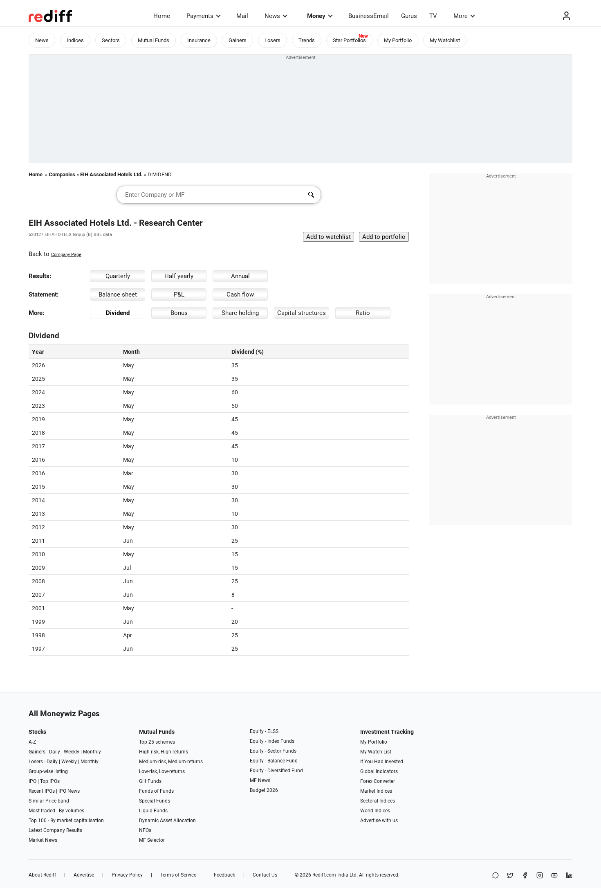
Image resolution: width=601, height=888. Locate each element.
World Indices (375, 811)
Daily (54, 752)
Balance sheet (118, 294)
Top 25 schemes (157, 742)
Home (161, 16)
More (460, 16)
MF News (260, 780)
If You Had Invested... (383, 761)
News (272, 16)
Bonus (179, 313)
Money (316, 16)
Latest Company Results (55, 830)
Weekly (71, 752)
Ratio (363, 313)
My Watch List (375, 752)
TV (433, 16)
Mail (242, 16)
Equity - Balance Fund (274, 761)
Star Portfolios (349, 40)
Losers (272, 40)
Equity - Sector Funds (273, 751)
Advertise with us (379, 820)
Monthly (92, 752)
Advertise (84, 875)
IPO (32, 781)
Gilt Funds (150, 781)
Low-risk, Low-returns (162, 771)
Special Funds (154, 801)
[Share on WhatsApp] (495, 876)
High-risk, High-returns (163, 752)
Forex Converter (377, 781)
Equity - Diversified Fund (276, 770)
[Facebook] (525, 876)
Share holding (240, 313)
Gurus (409, 16)
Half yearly (178, 276)
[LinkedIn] (569, 876)
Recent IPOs (42, 791)
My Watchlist (445, 40)
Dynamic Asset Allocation (167, 820)
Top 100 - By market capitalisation (66, 820)
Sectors (111, 40)
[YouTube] (554, 876)
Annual (240, 276)
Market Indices (376, 791)
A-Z (32, 742)
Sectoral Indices (377, 801)
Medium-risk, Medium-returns (171, 761)
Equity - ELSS (264, 731)
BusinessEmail (368, 16)
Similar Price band (49, 801)
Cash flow (240, 294)
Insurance (199, 40)
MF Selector (152, 840)
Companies (62, 174)
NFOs (145, 830)
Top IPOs (50, 781)
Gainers (238, 40)
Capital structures (301, 313)
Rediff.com (324, 875)
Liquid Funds (153, 811)
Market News (43, 840)
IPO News (69, 791)
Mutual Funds (153, 40)
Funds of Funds (156, 791)
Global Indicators (379, 771)
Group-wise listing (48, 771)
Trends (306, 40)
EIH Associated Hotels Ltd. (111, 174)
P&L (179, 294)
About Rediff (42, 875)
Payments (199, 16)
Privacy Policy (127, 875)
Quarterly (117, 276)
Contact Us (265, 875)
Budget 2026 (264, 790)
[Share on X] (510, 876)
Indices (75, 40)
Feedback (224, 875)
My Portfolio (398, 40)
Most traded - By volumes (56, 811)
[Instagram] (539, 876)
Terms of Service (178, 875)
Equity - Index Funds (272, 741)
